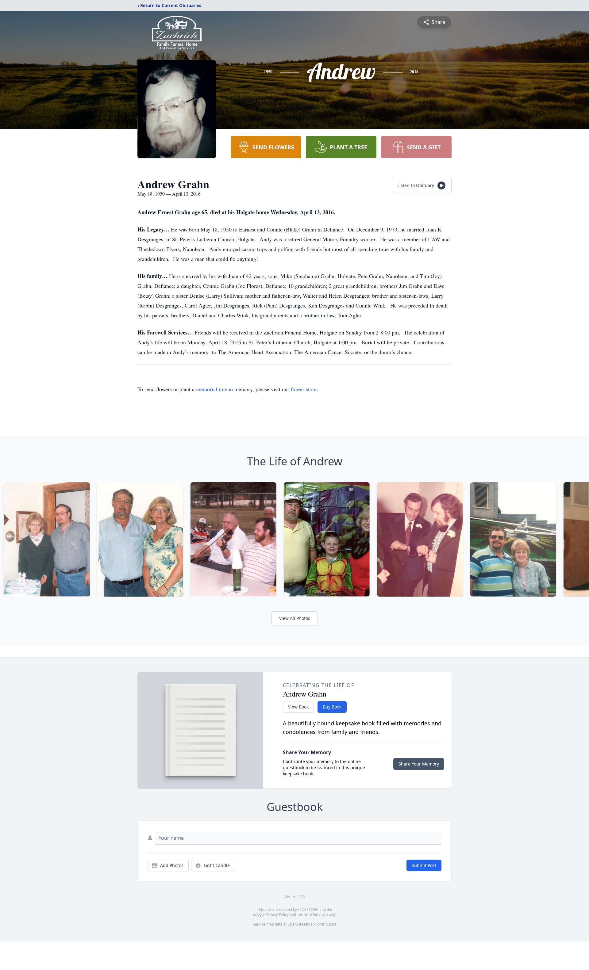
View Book (298, 707)
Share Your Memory (418, 764)
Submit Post (424, 865)
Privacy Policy (277, 914)
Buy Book (332, 707)
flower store (304, 389)
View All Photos (294, 618)
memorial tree (211, 389)
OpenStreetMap (301, 924)
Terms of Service (311, 914)
